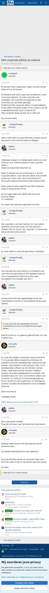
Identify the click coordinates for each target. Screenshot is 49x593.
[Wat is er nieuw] (41, 2)
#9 (47, 353)
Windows (8, 524)
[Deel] (43, 82)
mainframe (10, 502)
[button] (12, 545)
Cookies (6, 546)
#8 (47, 319)
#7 (47, 294)
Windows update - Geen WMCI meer (25, 519)
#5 (47, 247)
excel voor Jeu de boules (15, 494)
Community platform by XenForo (22, 556)
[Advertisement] (24, 31)
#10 (46, 417)
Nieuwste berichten (11, 490)
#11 (46, 439)
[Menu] (3, 2)
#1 (47, 82)
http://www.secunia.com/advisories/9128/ (19, 402)
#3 (47, 156)
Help (42, 549)
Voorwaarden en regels (18, 549)
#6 (47, 267)
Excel (7, 499)
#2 (47, 134)
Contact (5, 549)
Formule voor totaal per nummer (24, 510)
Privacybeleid (34, 549)
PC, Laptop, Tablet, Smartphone (17, 507)
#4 (47, 220)
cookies (26, 567)
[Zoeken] (46, 2)
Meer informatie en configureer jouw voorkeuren (22, 577)
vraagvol (6, 63)
